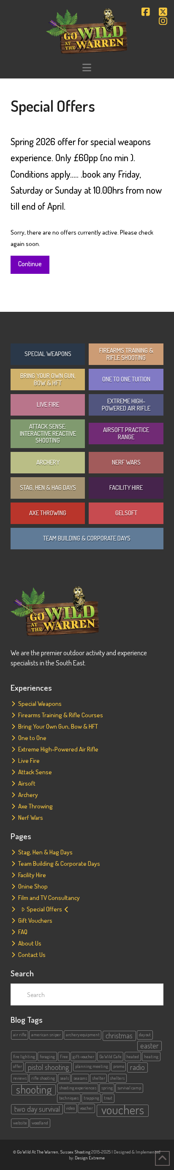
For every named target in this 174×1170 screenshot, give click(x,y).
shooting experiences (77, 1088)
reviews (20, 1078)
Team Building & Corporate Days (86, 538)
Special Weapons (47, 354)
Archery (48, 462)
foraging (47, 1056)
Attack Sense (35, 772)
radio (137, 1067)
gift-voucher (83, 1056)
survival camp (129, 1088)
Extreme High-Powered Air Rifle (126, 404)
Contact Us (32, 955)
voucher (86, 1108)
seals (64, 1078)
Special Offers (44, 909)
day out (145, 1035)
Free (64, 1056)
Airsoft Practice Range (126, 433)
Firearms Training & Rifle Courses (60, 715)
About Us (29, 943)
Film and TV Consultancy (49, 898)
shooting (34, 1089)
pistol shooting (48, 1067)
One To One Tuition (126, 379)
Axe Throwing (47, 513)
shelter (98, 1078)
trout (108, 1098)
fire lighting (24, 1056)
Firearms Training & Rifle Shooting (126, 354)
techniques (69, 1098)
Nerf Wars (126, 462)
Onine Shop (33, 886)
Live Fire (48, 404)
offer (17, 1066)
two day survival (37, 1108)
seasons (80, 1078)
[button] (87, 68)
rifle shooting (43, 1078)
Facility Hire (126, 488)
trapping (91, 1098)
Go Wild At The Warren (37, 1152)
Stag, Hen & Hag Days (48, 488)
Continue (30, 263)
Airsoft (26, 783)
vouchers (122, 1111)
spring (107, 1088)
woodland (40, 1123)
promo (118, 1066)
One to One (32, 738)
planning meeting (91, 1066)
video (70, 1108)
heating (151, 1056)
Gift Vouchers (35, 920)
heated (132, 1056)
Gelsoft (126, 513)
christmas (119, 1035)
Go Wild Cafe (110, 1056)
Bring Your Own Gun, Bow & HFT (48, 379)
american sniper (46, 1035)
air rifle (20, 1035)
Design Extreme (90, 1158)
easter (149, 1045)
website (20, 1123)
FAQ (22, 932)
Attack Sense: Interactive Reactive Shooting (48, 433)
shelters (117, 1078)
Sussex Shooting (75, 1152)
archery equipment (83, 1035)
